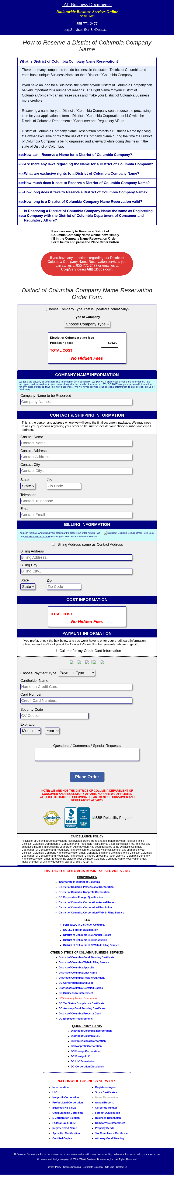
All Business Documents (87, 4)
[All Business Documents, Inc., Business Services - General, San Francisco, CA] (77, 827)
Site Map (109, 1167)
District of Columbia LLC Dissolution (85, 940)
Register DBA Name (64, 1128)
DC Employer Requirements (76, 1018)
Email (24, 509)
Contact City (30, 465)
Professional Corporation (67, 1102)
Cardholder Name (34, 681)
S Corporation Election (66, 1117)
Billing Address (32, 551)
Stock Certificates (106, 1092)
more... (22, 154)
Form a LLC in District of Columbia (84, 924)
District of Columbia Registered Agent (82, 977)
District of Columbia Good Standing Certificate (86, 957)
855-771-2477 (87, 24)
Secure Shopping (72, 1167)
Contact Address (33, 451)
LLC (54, 1092)
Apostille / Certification (66, 1133)
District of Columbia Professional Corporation (86, 887)
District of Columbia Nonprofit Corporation (84, 892)
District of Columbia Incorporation (91, 1030)
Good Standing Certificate (67, 1112)
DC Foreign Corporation (85, 1051)
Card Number (31, 694)
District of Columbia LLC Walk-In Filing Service (91, 945)
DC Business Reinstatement (76, 993)
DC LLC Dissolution (82, 1061)
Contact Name (31, 437)
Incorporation (60, 1087)
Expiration (28, 724)
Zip (49, 480)
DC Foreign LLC (80, 1056)
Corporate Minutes (106, 1107)
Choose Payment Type (38, 673)
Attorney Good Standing (109, 1138)
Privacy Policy (54, 1167)
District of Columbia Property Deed (80, 1013)
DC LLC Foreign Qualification (80, 929)
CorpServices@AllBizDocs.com (86, 269)
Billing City (28, 565)
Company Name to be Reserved (45, 396)
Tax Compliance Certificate (111, 1133)
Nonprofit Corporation (65, 1097)
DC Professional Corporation (88, 1041)
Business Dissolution (108, 1117)
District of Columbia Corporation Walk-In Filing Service (91, 912)
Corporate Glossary (93, 1167)
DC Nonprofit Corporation (86, 1046)
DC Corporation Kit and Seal (76, 982)
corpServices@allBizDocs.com (87, 30)
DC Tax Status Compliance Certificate (81, 1003)
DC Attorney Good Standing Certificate (82, 1008)
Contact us (121, 1167)
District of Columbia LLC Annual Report (87, 934)
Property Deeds (104, 1128)
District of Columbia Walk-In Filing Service (84, 962)
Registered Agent (105, 1087)
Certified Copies (62, 1138)
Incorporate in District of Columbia (79, 881)
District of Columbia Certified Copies (81, 988)
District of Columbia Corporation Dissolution (85, 907)
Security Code (31, 710)
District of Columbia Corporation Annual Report (87, 902)
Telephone (28, 495)
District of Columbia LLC (85, 1035)
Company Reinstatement (110, 1123)
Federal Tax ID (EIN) (64, 1123)
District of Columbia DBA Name (78, 972)
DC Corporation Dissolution (87, 1066)
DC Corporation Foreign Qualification (81, 897)
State (24, 480)
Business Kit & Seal (64, 1107)
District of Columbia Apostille (76, 967)
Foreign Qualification (107, 1112)
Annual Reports (104, 1102)
